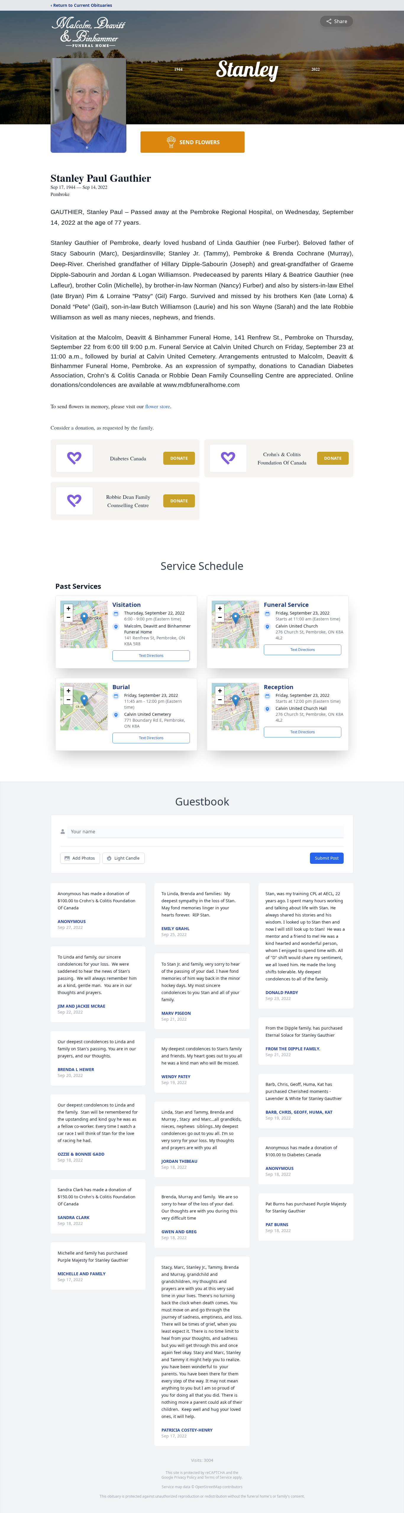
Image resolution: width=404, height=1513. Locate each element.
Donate (179, 458)
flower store (157, 406)
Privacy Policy (185, 1477)
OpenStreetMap (208, 1486)
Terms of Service (218, 1477)
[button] (84, 618)
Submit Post (327, 858)
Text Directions (151, 655)
